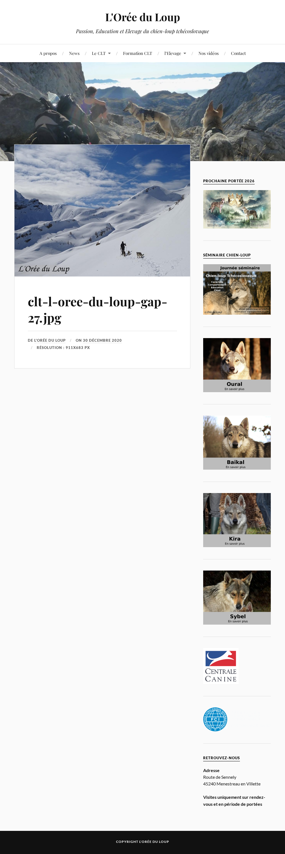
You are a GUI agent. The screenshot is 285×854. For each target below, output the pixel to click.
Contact (238, 53)
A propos (48, 53)
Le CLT (99, 53)
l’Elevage (172, 53)
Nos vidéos (208, 53)
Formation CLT (137, 53)
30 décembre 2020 (102, 340)
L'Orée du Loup (142, 17)
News (74, 53)
